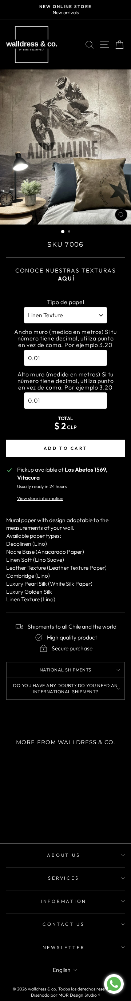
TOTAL (65, 418)
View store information (40, 498)
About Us (63, 855)
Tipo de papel (65, 302)
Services (63, 878)
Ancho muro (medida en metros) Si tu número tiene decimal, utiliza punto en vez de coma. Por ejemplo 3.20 (65, 338)
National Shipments (65, 670)
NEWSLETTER (64, 947)
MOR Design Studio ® (79, 995)
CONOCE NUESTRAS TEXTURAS (65, 274)
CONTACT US (64, 924)
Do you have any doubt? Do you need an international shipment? (65, 688)
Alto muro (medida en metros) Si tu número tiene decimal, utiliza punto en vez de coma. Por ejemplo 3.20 (65, 381)
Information (64, 901)
